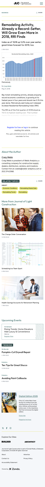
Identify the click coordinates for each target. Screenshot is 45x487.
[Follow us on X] (3, 428)
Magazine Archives (25, 420)
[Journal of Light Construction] (22, 3)
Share (40, 12)
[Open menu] (41, 3)
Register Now (8, 336)
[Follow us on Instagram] (10, 428)
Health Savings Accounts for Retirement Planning (20, 303)
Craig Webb (7, 86)
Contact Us (5, 458)
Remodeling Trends (9, 192)
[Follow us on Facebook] (6, 428)
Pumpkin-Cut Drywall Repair (16, 352)
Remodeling (23, 192)
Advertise (27, 454)
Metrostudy (6, 82)
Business (5, 12)
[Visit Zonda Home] (11, 469)
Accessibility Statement (9, 462)
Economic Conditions (10, 188)
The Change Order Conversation (14, 234)
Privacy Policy (28, 458)
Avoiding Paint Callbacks (14, 378)
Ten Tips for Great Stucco (14, 365)
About (4, 454)
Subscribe (22, 416)
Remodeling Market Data (28, 188)
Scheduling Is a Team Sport (12, 269)
